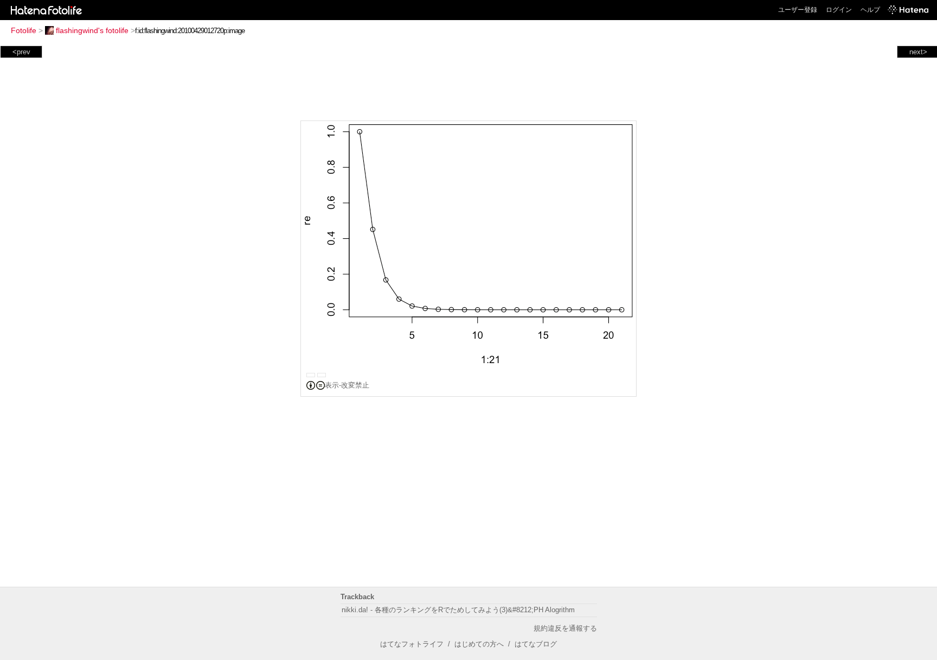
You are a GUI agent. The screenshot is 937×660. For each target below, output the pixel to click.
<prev (21, 52)
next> (918, 52)
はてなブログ (536, 644)
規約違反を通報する (565, 628)
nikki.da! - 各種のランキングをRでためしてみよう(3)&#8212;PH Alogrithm (458, 610)
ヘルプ (870, 10)
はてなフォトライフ (412, 644)
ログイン (839, 10)
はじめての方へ (479, 644)
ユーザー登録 (797, 10)
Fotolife (23, 30)
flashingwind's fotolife (92, 30)
